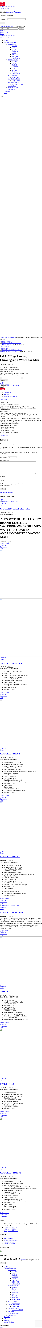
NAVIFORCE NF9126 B (10, 754)
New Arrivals (12, 86)
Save (3, 2)
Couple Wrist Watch (14, 79)
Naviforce (15, 51)
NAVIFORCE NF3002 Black (9, 351)
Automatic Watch (13, 82)
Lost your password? (6, 26)
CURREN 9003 (5, 344)
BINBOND (15, 56)
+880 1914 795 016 (10, 1227)
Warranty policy (9, 1242)
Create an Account (13, 12)
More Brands (16, 58)
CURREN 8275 (6, 991)
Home (2, 337)
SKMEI (14, 46)
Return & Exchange (10, 1244)
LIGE (13, 47)
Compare (3, 382)
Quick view (3, 547)
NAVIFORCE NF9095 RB (10, 1173)
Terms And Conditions (11, 1240)
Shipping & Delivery (10, 396)
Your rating (4, 457)
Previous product (5, 341)
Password (3, 19)
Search (21, 28)
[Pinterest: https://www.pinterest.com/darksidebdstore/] (19, 1260)
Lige (13, 68)
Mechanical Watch (17, 84)
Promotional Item (13, 87)
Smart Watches (12, 75)
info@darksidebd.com (11, 1231)
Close (2, 505)
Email (2, 480)
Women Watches (13, 60)
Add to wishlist (4, 384)
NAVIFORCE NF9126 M (10, 857)
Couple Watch (16, 80)
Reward (14, 70)
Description (7, 392)
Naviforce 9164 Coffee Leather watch (15, 509)
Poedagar (14, 54)
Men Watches (12, 44)
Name (2, 476)
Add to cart (4, 380)
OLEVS (14, 49)
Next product (4, 348)
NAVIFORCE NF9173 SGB (11, 663)
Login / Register (9, 1322)
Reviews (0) (7, 394)
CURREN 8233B (7, 1084)
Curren (14, 53)
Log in (2, 23)
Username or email (6, 16)
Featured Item (12, 89)
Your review (4, 460)
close (1, 1327)
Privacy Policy (8, 1238)
